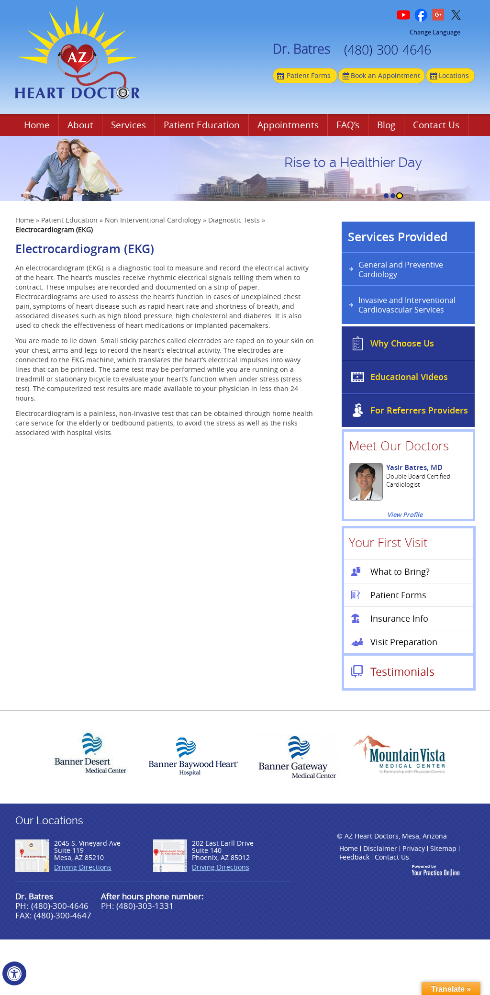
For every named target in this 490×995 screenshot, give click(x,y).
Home (37, 125)
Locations (454, 75)
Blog (386, 125)
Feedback (354, 856)
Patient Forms (309, 75)
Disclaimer (380, 848)
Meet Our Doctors (399, 445)
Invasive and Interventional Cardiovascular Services (407, 305)
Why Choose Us (402, 343)
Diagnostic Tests (234, 219)
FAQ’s (347, 125)
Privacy (413, 848)
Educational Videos (409, 376)
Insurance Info (399, 618)
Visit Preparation (403, 642)
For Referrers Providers (419, 410)
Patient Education (202, 125)
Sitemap (443, 848)
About (80, 125)
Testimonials (402, 671)
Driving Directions (82, 867)
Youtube (404, 14)
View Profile (405, 515)
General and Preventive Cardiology (400, 269)
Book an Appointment (385, 75)
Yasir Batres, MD (414, 467)
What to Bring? (400, 571)
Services (128, 125)
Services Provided (398, 237)
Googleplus (438, 14)
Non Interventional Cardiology (153, 219)
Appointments (288, 125)
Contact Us (436, 125)
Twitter (456, 14)
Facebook (421, 14)
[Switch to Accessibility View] (14, 973)
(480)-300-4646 (387, 51)
